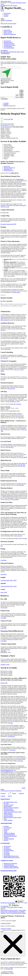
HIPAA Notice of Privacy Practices (9, 910)
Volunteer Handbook (9, 838)
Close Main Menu (5, 53)
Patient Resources (8, 42)
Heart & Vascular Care (9, 167)
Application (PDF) (5, 580)
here (9, 349)
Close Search (4, 99)
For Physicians (4, 790)
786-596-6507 (11, 736)
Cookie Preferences (13, 911)
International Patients (9, 810)
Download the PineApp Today (9, 870)
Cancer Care (7, 166)
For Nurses (11, 790)
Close (11, 973)
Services (6, 16)
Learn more (12, 750)
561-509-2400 (20, 485)
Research (6, 840)
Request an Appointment (10, 34)
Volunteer (6, 837)
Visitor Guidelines (8, 820)
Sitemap (24, 913)
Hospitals (6, 104)
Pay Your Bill (4, 607)
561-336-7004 (4, 320)
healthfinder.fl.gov (8, 771)
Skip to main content (6, 1)
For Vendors (7, 854)
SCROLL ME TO (14, 173)
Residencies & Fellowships (10, 863)
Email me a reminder (7, 971)
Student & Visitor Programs (10, 866)
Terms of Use (4, 911)
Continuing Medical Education (11, 867)
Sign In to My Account (11, 5)
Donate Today (4, 683)
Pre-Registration (8, 806)
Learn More (3, 560)
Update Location (5, 82)
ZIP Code (3, 67)
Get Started (3, 618)
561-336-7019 (9, 447)
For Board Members (9, 850)
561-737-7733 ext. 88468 (20, 457)
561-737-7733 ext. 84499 (12, 499)
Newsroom (6, 829)
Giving (2, 4)
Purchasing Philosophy (9, 834)
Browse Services (8, 33)
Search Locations (8, 31)
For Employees (17, 790)
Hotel (5, 818)
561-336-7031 (11, 388)
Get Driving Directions (6, 126)
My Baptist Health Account (10, 802)
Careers (24, 2)
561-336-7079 (21, 464)
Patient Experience (8, 816)
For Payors (6, 852)
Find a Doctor (7, 13)
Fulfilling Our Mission (9, 833)
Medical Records (8, 813)
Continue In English (5, 923)
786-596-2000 (9, 969)
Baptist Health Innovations (10, 836)
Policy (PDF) (13, 580)
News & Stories (8, 827)
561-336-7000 (9, 119)
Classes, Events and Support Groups (13, 811)
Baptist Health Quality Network (11, 857)
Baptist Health (19, 179)
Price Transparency (8, 809)
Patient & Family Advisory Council (12, 817)
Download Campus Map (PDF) (8, 224)
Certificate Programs (9, 865)
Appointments (8, 20)
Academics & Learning (9, 45)
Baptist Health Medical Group (11, 856)
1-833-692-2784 (13, 2)
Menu (2, 18)
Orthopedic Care (8, 169)
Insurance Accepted (8, 805)
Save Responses (5, 973)
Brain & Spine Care (8, 170)
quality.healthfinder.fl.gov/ (7, 770)
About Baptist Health (9, 47)
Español (20, 2)
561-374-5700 (4, 358)
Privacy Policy (22, 910)
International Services (9, 43)
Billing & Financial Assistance (11, 807)
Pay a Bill (3, 5)
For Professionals (8, 46)
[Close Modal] (13, 944)
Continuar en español (6, 928)
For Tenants (7, 853)
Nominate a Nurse (5, 664)
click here (18, 404)
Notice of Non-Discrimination (13, 913)
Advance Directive (8, 814)
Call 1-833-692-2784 (11, 51)
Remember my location (8, 80)
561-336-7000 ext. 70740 (13, 401)
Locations (6, 14)
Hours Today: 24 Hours (18, 126)
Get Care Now (7, 40)
